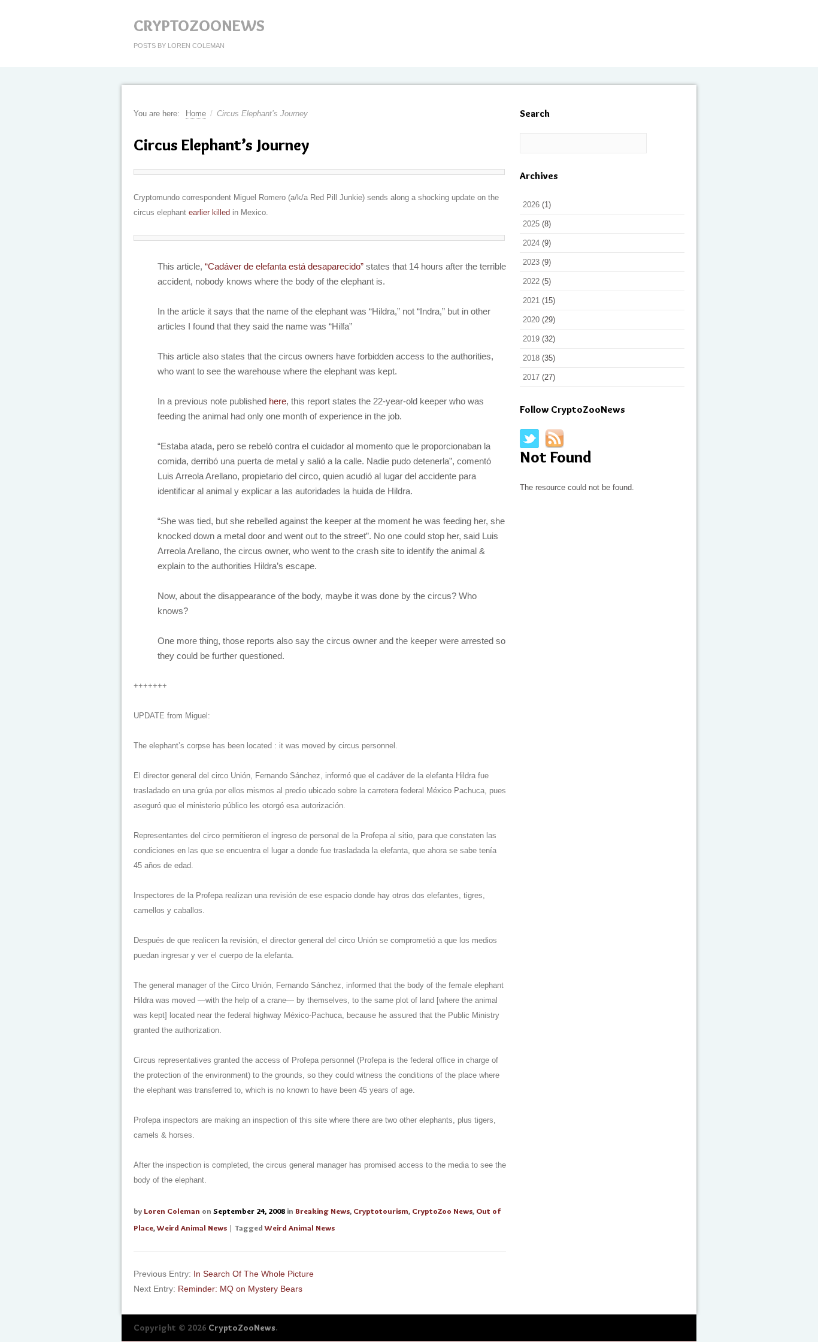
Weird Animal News (192, 1227)
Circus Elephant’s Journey (221, 145)
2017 (531, 377)
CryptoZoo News (442, 1211)
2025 (531, 223)
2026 (531, 204)
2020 (531, 319)
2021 (531, 300)
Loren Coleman (172, 1211)
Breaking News (322, 1211)
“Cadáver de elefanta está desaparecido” (284, 266)
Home (196, 113)
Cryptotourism (380, 1211)
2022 (531, 281)
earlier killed (209, 212)
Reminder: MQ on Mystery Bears (240, 1288)
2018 (531, 357)
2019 (531, 338)
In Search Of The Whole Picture (253, 1273)
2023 (531, 262)
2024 (531, 242)
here (277, 401)
